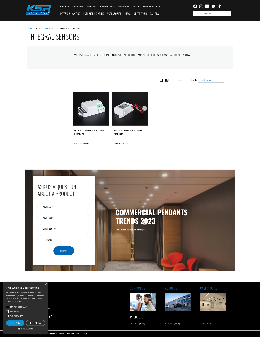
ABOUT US (171, 288)
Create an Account (151, 6)
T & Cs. (83, 333)
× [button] (45, 284)
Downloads (91, 6)
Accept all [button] (15, 323)
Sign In (135, 6)
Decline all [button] (35, 323)
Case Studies (123, 6)
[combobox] (212, 13)
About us (64, 6)
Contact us (77, 6)
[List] (166, 80)
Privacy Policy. (72, 333)
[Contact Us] (147, 302)
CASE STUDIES (208, 288)
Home (30, 28)
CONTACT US (137, 288)
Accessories (46, 28)
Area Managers (106, 6)
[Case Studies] (217, 302)
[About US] (182, 302)
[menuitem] (70, 14)
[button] (25, 328)
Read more (16, 301)
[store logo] (38, 9)
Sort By (194, 80)
